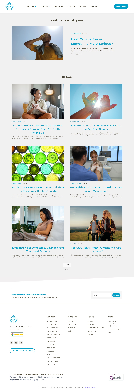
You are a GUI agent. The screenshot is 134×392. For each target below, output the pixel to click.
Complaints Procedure (95, 328)
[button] (31, 6)
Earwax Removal (53, 331)
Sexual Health (51, 344)
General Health (76, 33)
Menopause (51, 341)
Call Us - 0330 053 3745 (22, 351)
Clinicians (94, 6)
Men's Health (51, 338)
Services (51, 316)
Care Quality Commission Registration (112, 323)
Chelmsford (71, 324)
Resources (58, 6)
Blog (109, 332)
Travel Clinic (51, 348)
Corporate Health (114, 329)
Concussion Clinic (53, 328)
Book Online (121, 6)
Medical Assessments (54, 334)
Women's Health (52, 361)
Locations (72, 316)
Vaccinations (51, 351)
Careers (90, 321)
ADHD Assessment (53, 358)
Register (90, 334)
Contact (82, 6)
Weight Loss (51, 354)
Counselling (51, 364)
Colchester (71, 328)
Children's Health (75, 183)
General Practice (52, 321)
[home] (9, 6)
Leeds (69, 331)
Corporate (71, 6)
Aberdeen (70, 321)
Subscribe (116, 295)
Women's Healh (17, 244)
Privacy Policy (92, 331)
